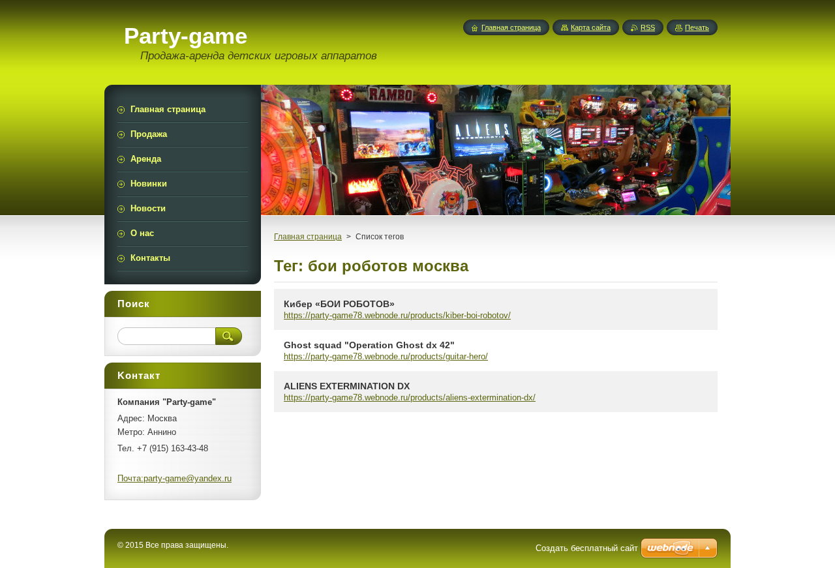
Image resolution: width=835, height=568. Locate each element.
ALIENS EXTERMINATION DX (347, 386)
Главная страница (308, 237)
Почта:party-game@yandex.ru (174, 478)
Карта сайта (591, 27)
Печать (697, 27)
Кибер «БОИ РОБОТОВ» (339, 304)
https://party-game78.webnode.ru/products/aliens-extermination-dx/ (410, 397)
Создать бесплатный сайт (587, 548)
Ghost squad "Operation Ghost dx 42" (369, 345)
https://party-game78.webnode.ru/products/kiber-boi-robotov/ (397, 315)
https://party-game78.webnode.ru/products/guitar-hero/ (386, 356)
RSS (648, 27)
